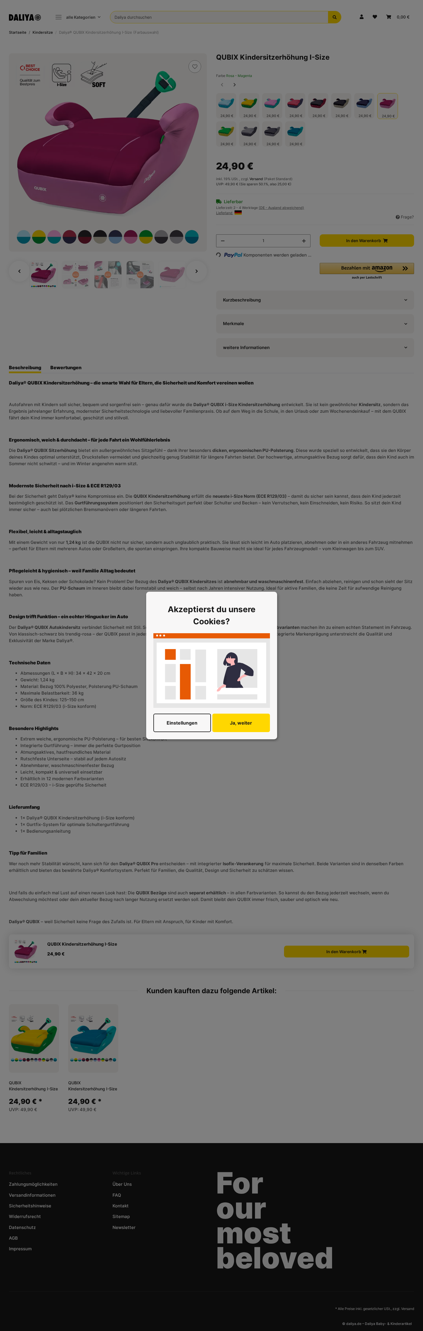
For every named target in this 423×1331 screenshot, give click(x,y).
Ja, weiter (241, 723)
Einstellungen (182, 723)
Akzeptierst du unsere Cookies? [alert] (212, 615)
